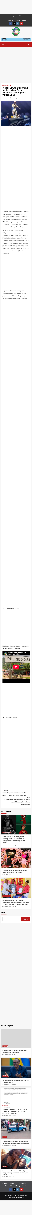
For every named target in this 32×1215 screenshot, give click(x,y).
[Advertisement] (16, 7)
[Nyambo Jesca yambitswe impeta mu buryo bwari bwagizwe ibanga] (16, 858)
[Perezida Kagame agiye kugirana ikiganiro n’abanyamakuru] (16, 1068)
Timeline (23, 20)
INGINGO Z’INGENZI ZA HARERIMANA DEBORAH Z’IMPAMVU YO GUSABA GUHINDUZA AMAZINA (14, 1111)
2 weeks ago (13, 1176)
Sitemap (18, 20)
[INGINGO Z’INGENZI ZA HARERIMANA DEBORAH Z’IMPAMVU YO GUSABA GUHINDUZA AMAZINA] (16, 1098)
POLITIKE (5, 1046)
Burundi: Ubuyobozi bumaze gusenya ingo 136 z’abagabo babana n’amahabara (17, 801)
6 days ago (13, 1084)
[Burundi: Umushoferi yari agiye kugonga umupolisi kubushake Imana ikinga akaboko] (16, 1129)
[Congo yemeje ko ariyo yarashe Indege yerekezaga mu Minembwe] (16, 1038)
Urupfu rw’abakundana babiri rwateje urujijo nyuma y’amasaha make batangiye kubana (15, 1172)
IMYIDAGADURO (7, 85)
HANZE (4, 1136)
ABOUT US (24, 18)
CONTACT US (16, 18)
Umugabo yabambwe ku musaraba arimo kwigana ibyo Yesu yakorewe (14, 793)
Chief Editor (7, 98)
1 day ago (13, 1054)
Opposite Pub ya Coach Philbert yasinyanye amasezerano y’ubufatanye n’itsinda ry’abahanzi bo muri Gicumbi (15, 902)
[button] (3, 44)
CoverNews (11, 1197)
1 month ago (13, 845)
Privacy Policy (10, 20)
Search (4, 912)
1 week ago (13, 1115)
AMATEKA (5, 1105)
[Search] (29, 44)
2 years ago (14, 98)
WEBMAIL (7, 18)
